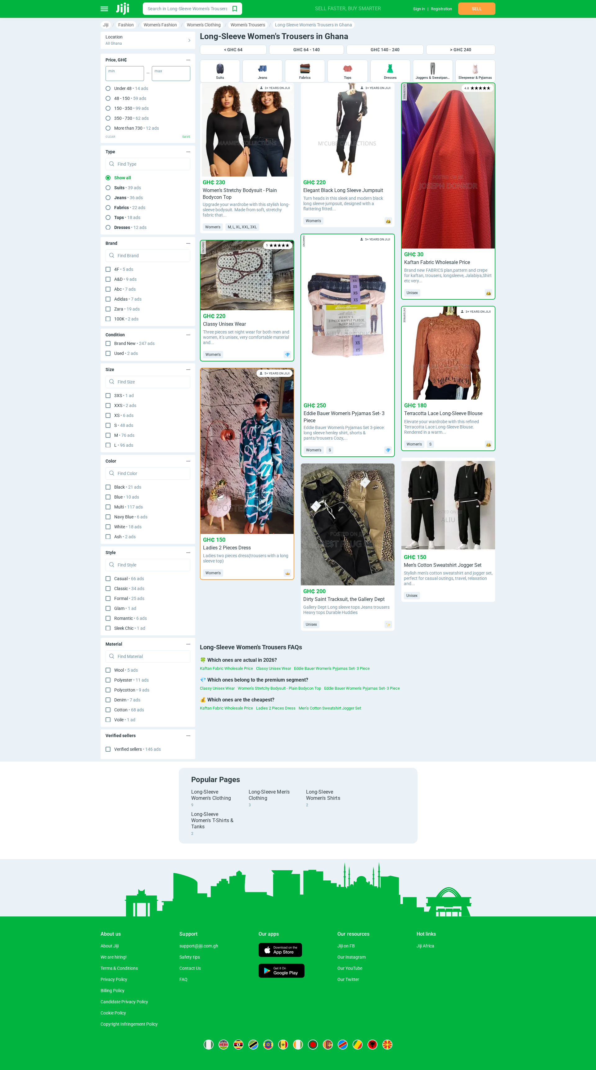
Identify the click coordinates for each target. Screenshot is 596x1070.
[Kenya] (223, 1045)
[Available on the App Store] (280, 951)
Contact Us (190, 968)
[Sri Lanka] (328, 1045)
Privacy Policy (114, 979)
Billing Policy (112, 990)
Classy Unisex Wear (273, 668)
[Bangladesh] (313, 1045)
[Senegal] (283, 1045)
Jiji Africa (425, 945)
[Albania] (372, 1045)
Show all (122, 178)
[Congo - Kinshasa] (343, 1045)
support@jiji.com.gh (198, 945)
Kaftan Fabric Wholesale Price (226, 668)
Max (158, 71)
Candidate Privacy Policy (124, 1001)
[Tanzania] (253, 1045)
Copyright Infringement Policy (129, 1024)
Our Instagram (351, 957)
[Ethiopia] (268, 1045)
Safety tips (189, 957)
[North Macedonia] (387, 1045)
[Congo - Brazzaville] (358, 1045)
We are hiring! (114, 957)
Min (111, 71)
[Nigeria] (209, 1045)
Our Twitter (348, 979)
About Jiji (110, 945)
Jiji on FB (346, 945)
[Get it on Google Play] (282, 971)
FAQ (183, 979)
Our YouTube (349, 968)
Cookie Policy (113, 1012)
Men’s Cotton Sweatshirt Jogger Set (330, 708)
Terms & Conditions (119, 968)
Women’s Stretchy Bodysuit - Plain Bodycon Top (279, 688)
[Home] (123, 8)
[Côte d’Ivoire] (298, 1045)
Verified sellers (137, 749)
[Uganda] (238, 1045)
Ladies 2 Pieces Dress (276, 708)
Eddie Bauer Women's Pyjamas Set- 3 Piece (332, 668)
